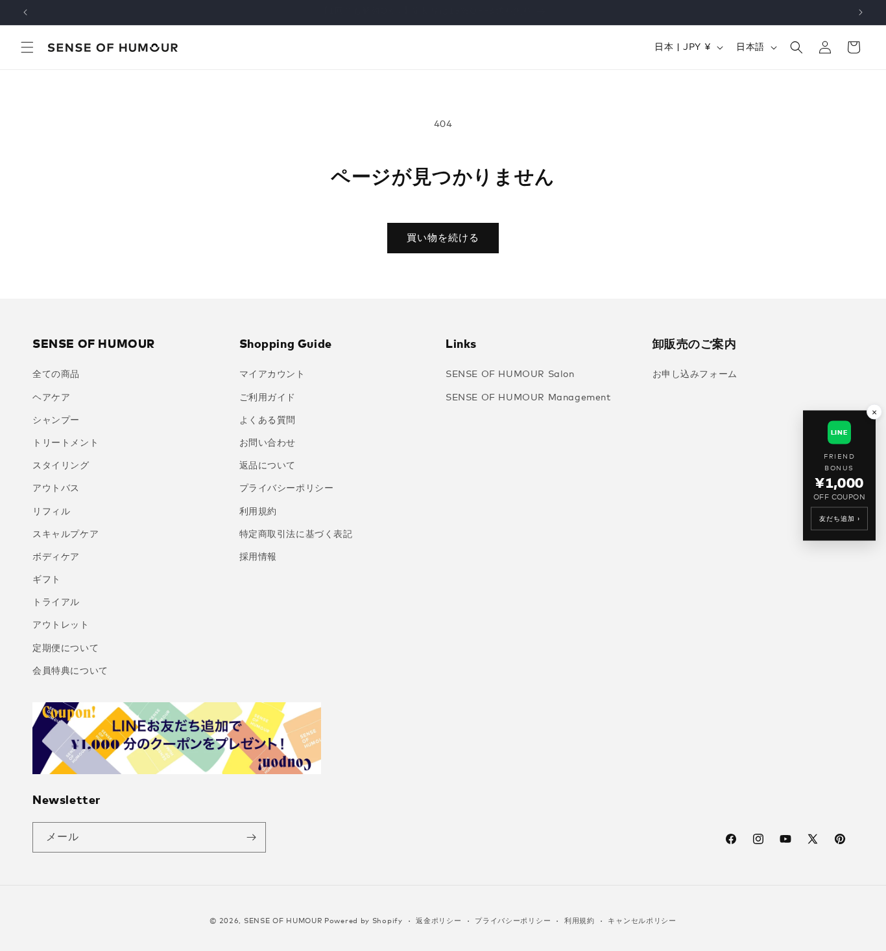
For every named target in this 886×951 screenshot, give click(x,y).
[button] (27, 47)
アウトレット (61, 625)
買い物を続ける (443, 238)
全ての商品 (56, 374)
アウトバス (56, 488)
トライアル (56, 602)
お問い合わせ (267, 443)
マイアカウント (272, 374)
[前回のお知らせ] (25, 12)
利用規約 (258, 511)
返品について (267, 465)
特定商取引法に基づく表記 (296, 534)
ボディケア (56, 557)
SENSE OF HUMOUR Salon (510, 374)
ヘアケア (51, 397)
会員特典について (70, 671)
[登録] (251, 837)
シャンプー (56, 420)
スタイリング (61, 465)
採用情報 (258, 557)
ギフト (46, 579)
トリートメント (65, 443)
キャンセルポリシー (642, 920)
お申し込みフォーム (695, 374)
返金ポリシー (438, 920)
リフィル (51, 511)
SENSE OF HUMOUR (283, 920)
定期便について (65, 648)
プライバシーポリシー (286, 488)
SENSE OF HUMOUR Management (528, 397)
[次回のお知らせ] (860, 12)
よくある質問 (267, 420)
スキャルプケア (65, 534)
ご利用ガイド (267, 397)
